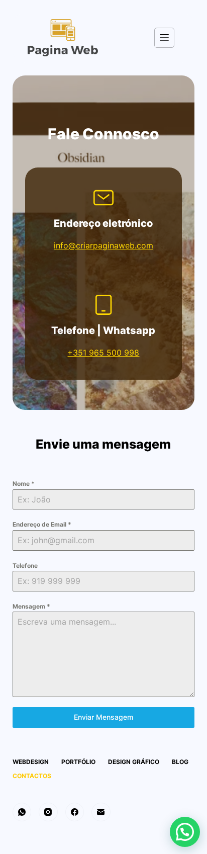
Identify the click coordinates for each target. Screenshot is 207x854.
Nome (24, 483)
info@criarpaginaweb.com (103, 245)
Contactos (32, 776)
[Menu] (164, 38)
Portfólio (78, 761)
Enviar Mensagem (103, 717)
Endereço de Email (42, 524)
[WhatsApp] (22, 812)
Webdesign (31, 761)
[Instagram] (48, 812)
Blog (180, 761)
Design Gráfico (133, 761)
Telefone (25, 565)
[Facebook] (74, 812)
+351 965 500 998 (103, 353)
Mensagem (31, 606)
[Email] (101, 812)
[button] (185, 832)
